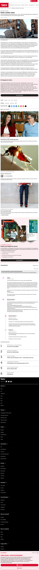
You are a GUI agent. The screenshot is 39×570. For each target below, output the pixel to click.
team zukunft (3, 485)
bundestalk (2, 466)
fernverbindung (3, 468)
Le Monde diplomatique (4, 522)
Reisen (2, 532)
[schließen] (37, 553)
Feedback (2, 546)
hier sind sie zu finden (32, 272)
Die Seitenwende (3, 434)
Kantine (2, 534)
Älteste (37, 265)
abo (1, 446)
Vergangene (3, 507)
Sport (1, 398)
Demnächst (2, 500)
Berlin (1, 400)
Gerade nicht (34, 552)
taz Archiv (2, 524)
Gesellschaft (3, 393)
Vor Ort (2, 502)
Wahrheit (2, 405)
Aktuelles (2, 429)
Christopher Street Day (4, 415)
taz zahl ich (2, 451)
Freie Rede (2, 475)
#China (12, 100)
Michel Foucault (3, 422)
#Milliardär (6, 100)
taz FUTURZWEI (3, 519)
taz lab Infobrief (3, 492)
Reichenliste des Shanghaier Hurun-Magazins (20, 44)
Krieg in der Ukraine (4, 420)
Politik (2, 388)
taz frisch (2, 487)
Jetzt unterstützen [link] (19, 95)
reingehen (2, 478)
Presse (2, 439)
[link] (15, 5)
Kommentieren (7, 103)
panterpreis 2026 (3, 458)
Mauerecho (2, 473)
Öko (5, 8)
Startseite (2, 8)
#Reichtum (15, 100)
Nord (1, 403)
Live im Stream (3, 504)
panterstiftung (3, 456)
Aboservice (2, 549)
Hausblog (2, 432)
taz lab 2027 (3, 509)
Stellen (2, 437)
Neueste (34, 265)
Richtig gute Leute (4, 417)
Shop (1, 536)
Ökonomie (8, 8)
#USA (9, 100)
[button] (37, 1)
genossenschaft (3, 449)
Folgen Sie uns (3, 381)
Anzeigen (2, 539)
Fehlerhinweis (12, 103)
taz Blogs (2, 517)
